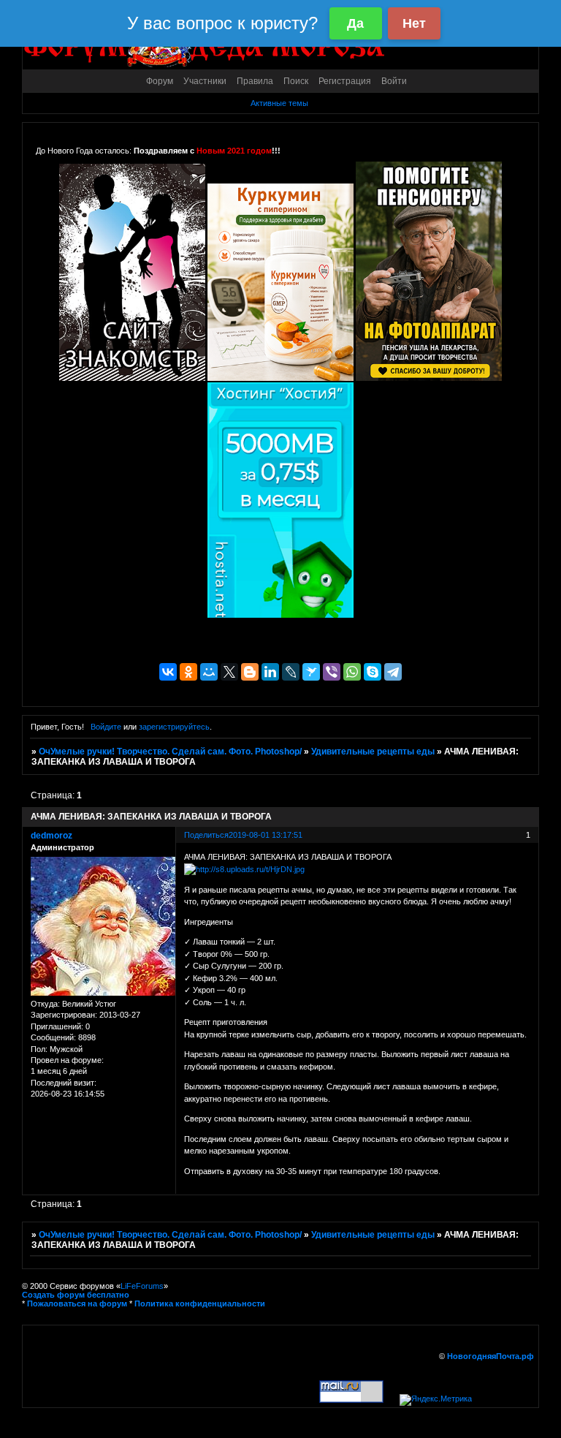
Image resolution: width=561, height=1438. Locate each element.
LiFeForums (142, 1286)
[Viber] (331, 672)
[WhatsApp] (352, 672)
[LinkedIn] (270, 672)
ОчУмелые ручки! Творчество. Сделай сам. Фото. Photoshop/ (170, 751)
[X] (229, 672)
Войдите (106, 726)
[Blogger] (250, 672)
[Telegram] (393, 672)
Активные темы (279, 103)
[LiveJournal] (290, 672)
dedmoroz (51, 835)
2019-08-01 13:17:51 (265, 834)
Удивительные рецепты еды (373, 751)
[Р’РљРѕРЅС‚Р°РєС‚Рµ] (168, 672)
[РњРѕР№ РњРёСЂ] (209, 672)
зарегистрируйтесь (174, 726)
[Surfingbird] (311, 672)
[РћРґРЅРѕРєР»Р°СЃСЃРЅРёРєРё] (188, 672)
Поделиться (206, 834)
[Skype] (372, 672)
